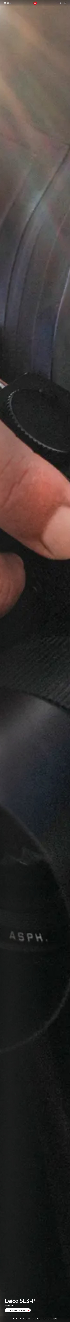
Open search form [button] (60, 3)
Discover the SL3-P (17, 1310)
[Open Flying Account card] (65, 3)
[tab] (15, 1319)
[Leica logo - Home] (35, 3)
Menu (9, 3)
